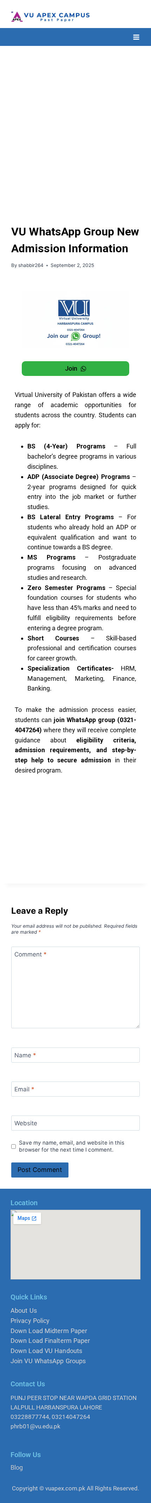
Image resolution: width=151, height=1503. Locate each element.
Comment (30, 954)
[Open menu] (136, 37)
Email (24, 1089)
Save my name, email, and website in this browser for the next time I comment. (71, 1146)
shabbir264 (31, 265)
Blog (17, 1467)
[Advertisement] (75, 124)
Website (25, 1123)
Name (25, 1055)
